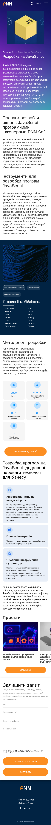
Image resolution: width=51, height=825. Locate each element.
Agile (44, 370)
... (14, 52)
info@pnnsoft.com (25, 803)
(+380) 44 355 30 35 (25, 800)
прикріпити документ (25, 761)
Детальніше (25, 670)
